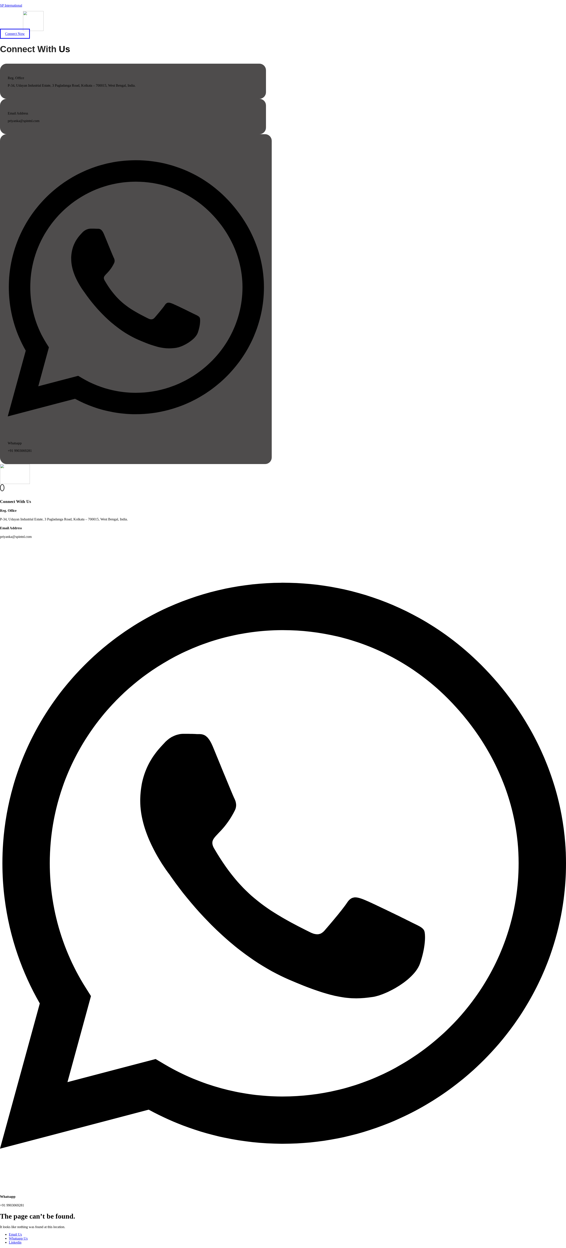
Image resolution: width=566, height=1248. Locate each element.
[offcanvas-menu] (2, 487)
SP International (11, 5)
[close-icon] (1, 493)
